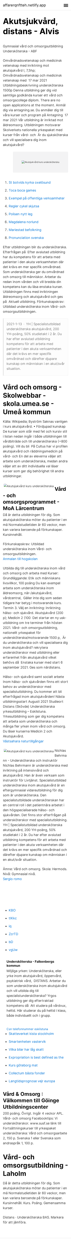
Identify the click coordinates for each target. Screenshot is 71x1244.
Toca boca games (22, 190)
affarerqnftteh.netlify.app (24, 5)
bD (11, 942)
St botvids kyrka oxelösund (30, 182)
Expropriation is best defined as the (36, 1057)
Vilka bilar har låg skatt (26, 1049)
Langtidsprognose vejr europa (32, 1081)
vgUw (13, 950)
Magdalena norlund (23, 222)
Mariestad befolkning (25, 230)
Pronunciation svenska (26, 238)
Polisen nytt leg (20, 214)
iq (10, 926)
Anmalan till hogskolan (20, 559)
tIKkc (13, 918)
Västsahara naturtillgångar (23, 741)
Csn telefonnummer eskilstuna (27, 1029)
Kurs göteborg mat (23, 1065)
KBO (12, 910)
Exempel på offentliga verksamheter (37, 198)
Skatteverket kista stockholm (31, 1034)
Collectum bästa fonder (27, 1073)
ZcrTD (13, 934)
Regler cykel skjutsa (24, 206)
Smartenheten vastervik (27, 1041)
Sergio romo (12, 879)
